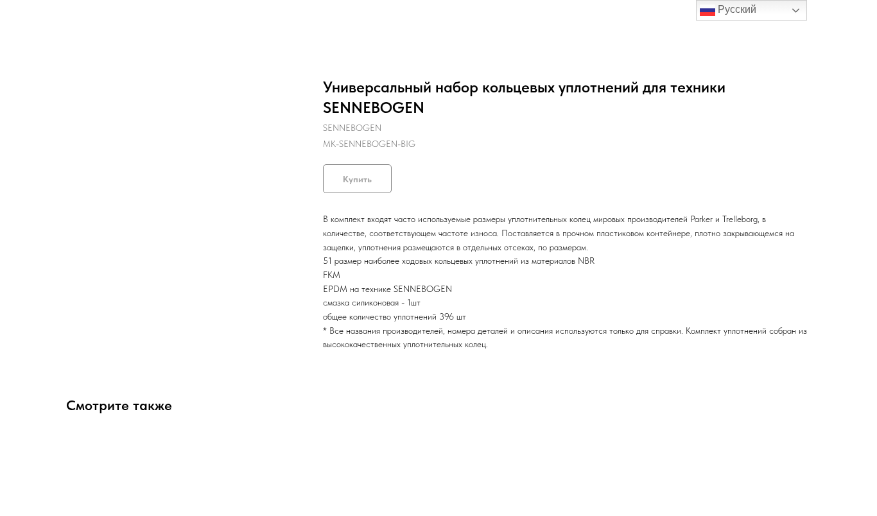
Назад (36, 19)
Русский (735, 9)
